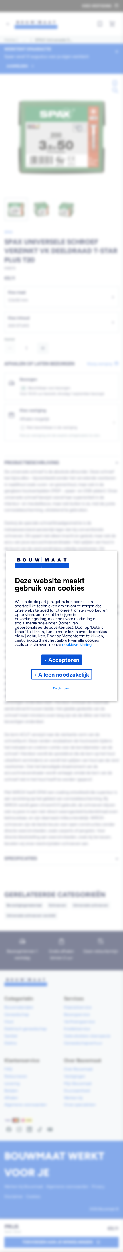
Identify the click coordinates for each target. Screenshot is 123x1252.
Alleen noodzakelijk (63, 674)
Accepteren (63, 659)
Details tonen (61, 688)
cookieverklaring (77, 644)
